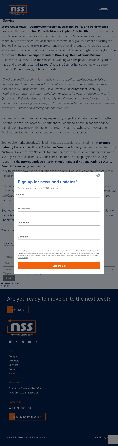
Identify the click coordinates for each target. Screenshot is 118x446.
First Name (24, 208)
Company (23, 236)
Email (21, 194)
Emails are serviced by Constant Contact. (80, 255)
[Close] (98, 175)
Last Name (23, 222)
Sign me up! (59, 265)
